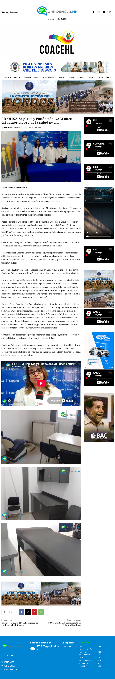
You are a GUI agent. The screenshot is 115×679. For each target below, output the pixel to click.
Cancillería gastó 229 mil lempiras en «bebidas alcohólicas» (19, 624)
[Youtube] (104, 12)
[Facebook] (94, 12)
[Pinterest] (34, 612)
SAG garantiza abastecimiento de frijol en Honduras (64, 624)
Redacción (8, 127)
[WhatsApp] (41, 612)
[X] (28, 612)
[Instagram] (99, 12)
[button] (110, 12)
